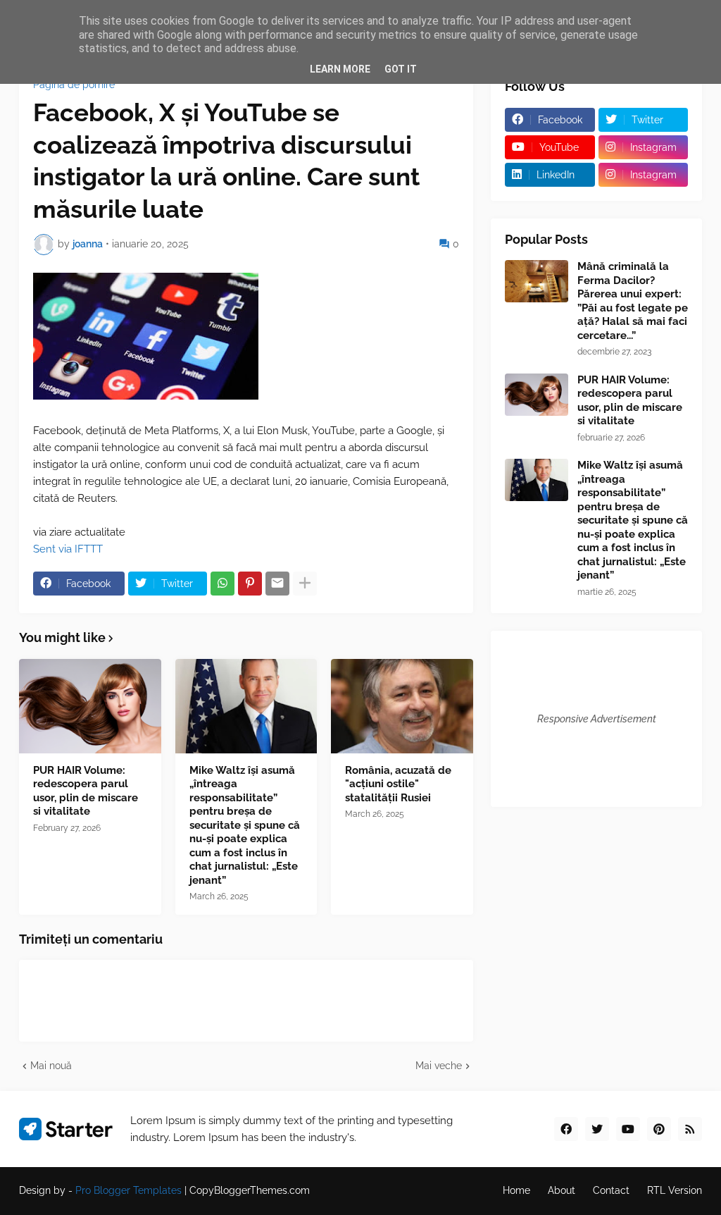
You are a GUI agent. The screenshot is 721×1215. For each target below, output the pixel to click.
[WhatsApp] (222, 584)
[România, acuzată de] (402, 706)
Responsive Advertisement (596, 718)
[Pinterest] (250, 584)
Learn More (340, 69)
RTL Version (674, 1190)
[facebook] (566, 1129)
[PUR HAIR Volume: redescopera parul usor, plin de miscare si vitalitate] (90, 706)
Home (516, 1190)
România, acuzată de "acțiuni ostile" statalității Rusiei (398, 784)
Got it (400, 69)
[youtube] (628, 1129)
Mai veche (438, 1065)
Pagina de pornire (74, 85)
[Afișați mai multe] (305, 584)
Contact (611, 1190)
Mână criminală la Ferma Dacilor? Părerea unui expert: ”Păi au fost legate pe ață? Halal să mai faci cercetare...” (632, 301)
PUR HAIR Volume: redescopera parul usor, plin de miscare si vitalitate (85, 791)
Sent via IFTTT (68, 549)
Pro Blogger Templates (128, 1190)
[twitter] (597, 1129)
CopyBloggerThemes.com (249, 1190)
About (561, 1190)
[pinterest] (659, 1129)
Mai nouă (51, 1065)
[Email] (277, 584)
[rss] (690, 1129)
